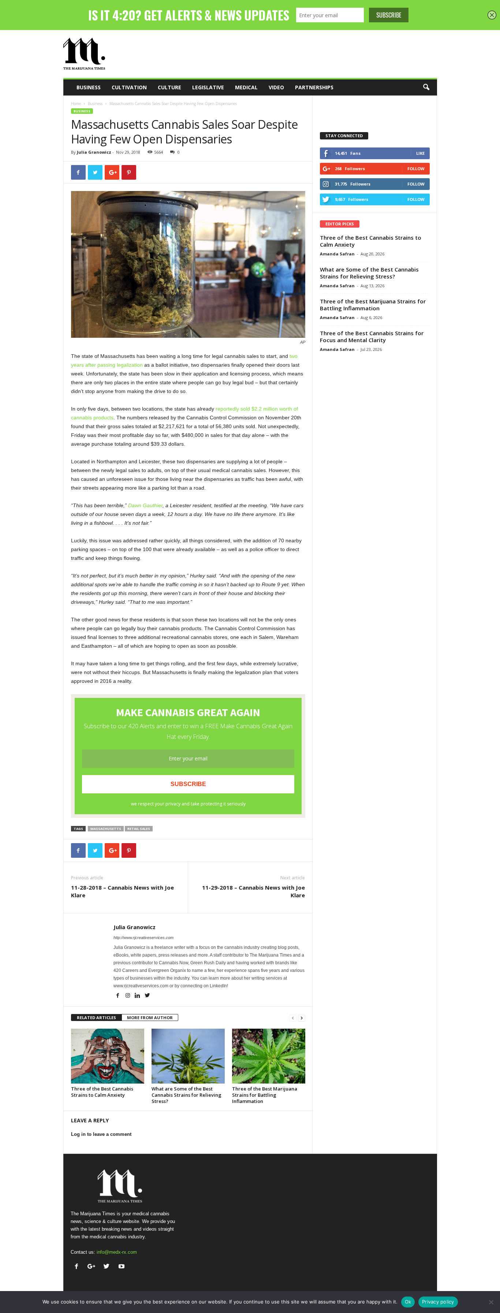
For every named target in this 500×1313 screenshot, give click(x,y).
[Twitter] (147, 996)
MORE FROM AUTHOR (150, 1017)
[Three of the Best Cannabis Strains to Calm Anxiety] (107, 1056)
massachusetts (105, 828)
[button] (426, 87)
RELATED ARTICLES (96, 1017)
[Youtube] (122, 1267)
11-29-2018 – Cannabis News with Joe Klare (253, 891)
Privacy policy (438, 1302)
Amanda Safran (337, 254)
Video (276, 87)
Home (76, 103)
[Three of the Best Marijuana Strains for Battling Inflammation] (268, 1056)
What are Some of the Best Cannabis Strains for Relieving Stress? (186, 1094)
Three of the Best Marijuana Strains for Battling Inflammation (264, 1094)
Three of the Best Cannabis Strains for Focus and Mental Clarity (371, 336)
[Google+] (93, 1267)
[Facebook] (118, 996)
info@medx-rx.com (117, 1252)
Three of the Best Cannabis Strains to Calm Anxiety (102, 1091)
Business (89, 87)
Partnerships (314, 87)
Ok (408, 1302)
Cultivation (129, 87)
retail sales (138, 828)
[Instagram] (128, 996)
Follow (416, 168)
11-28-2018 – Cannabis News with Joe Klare (122, 891)
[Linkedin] (138, 996)
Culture (169, 87)
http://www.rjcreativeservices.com (143, 937)
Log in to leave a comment (101, 1134)
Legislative (208, 87)
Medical (246, 87)
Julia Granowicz (94, 152)
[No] (491, 1302)
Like (420, 153)
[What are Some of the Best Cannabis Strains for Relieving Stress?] (188, 1056)
